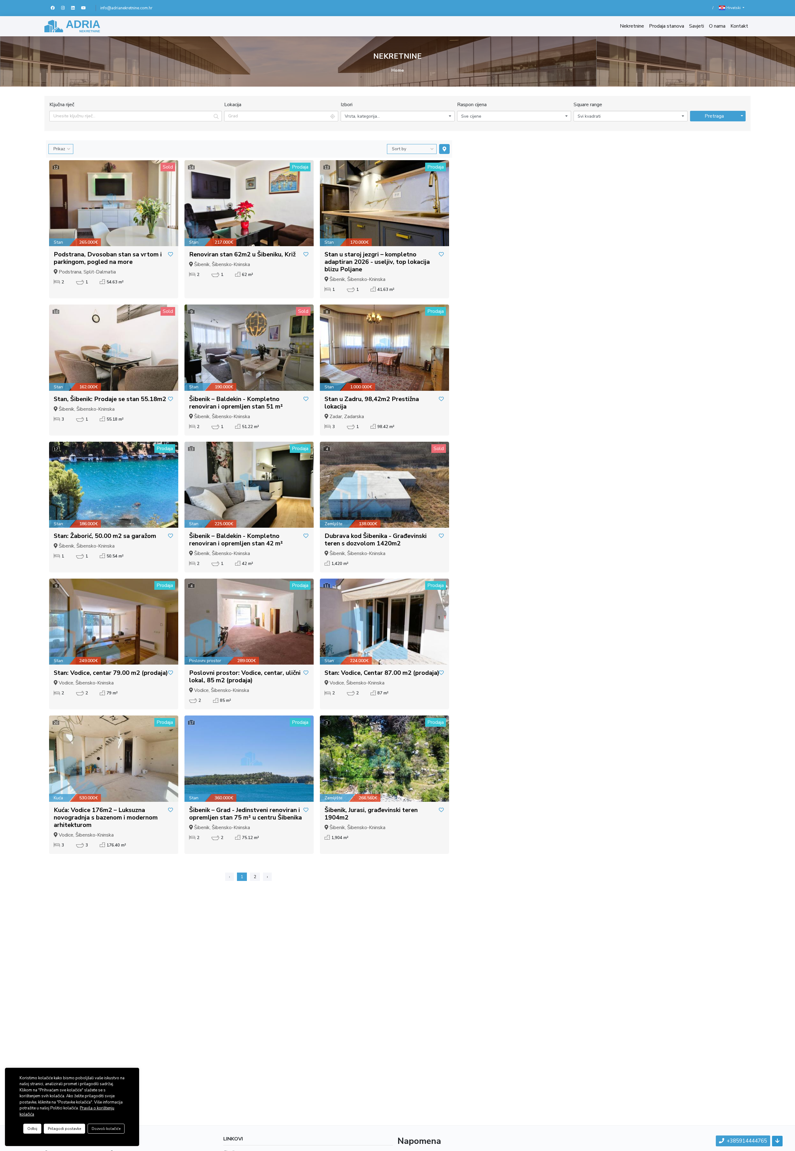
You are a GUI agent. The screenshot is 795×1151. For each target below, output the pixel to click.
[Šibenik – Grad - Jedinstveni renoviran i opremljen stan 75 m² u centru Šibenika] (249, 758)
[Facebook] (56, 8)
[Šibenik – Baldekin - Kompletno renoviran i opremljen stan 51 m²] (249, 347)
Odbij (32, 1128)
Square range (588, 104)
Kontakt (739, 26)
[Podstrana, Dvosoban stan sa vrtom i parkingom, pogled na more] (113, 203)
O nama (717, 26)
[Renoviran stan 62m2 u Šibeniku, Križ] (249, 203)
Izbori (346, 104)
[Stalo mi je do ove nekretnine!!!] (170, 254)
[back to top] (777, 1141)
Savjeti (696, 26)
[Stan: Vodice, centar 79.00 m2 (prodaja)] (113, 622)
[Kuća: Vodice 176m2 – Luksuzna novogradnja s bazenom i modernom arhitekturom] (113, 758)
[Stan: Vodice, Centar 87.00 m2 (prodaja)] (384, 622)
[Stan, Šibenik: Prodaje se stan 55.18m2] (113, 347)
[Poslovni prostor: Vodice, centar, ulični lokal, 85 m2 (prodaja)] (249, 622)
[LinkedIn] (76, 8)
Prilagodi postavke (64, 1128)
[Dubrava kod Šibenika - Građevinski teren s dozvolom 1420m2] (384, 485)
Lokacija (232, 104)
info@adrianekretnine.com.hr (126, 8)
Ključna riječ (61, 104)
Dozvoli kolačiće (106, 1128)
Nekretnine (632, 26)
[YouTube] (86, 8)
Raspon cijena (472, 104)
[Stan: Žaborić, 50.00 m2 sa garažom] (113, 485)
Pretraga (714, 116)
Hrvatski (733, 7)
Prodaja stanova (666, 26)
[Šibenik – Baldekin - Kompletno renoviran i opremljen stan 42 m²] (249, 485)
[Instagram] (66, 8)
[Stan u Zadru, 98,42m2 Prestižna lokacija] (384, 347)
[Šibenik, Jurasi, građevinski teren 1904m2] (384, 758)
